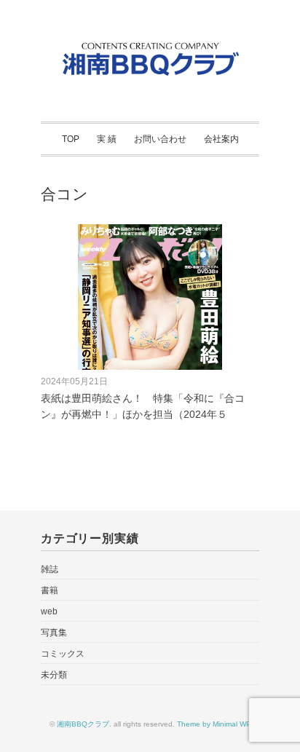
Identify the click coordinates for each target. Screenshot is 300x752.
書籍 (49, 590)
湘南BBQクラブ (83, 724)
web (49, 611)
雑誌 (49, 569)
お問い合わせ (160, 139)
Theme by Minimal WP (214, 724)
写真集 (54, 633)
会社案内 (221, 139)
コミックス (62, 654)
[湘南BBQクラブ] (150, 46)
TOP (70, 139)
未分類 (54, 675)
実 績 (107, 139)
